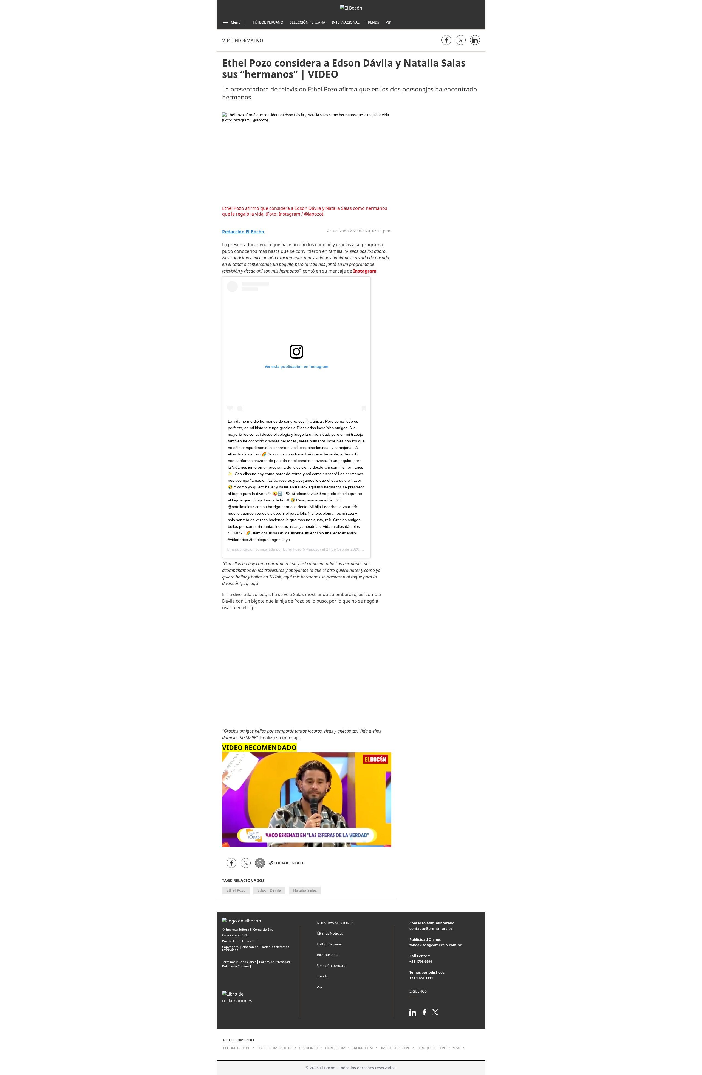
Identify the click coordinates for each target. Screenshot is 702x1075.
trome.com (362, 1047)
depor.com (335, 1047)
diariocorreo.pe (395, 1047)
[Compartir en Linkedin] (475, 40)
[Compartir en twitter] (461, 40)
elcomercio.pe (236, 1047)
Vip (388, 22)
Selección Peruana (307, 22)
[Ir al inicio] (351, 8)
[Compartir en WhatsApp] (260, 863)
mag (456, 1047)
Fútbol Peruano (268, 22)
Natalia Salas (305, 890)
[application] (306, 799)
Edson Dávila (269, 890)
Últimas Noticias (330, 933)
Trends (372, 22)
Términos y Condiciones (239, 962)
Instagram (365, 271)
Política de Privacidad (274, 962)
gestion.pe (309, 1047)
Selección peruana (331, 965)
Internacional (346, 22)
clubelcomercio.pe (274, 1047)
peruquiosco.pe (431, 1047)
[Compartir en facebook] (446, 40)
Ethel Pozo (292, 549)
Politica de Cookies (235, 966)
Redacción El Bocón (243, 232)
